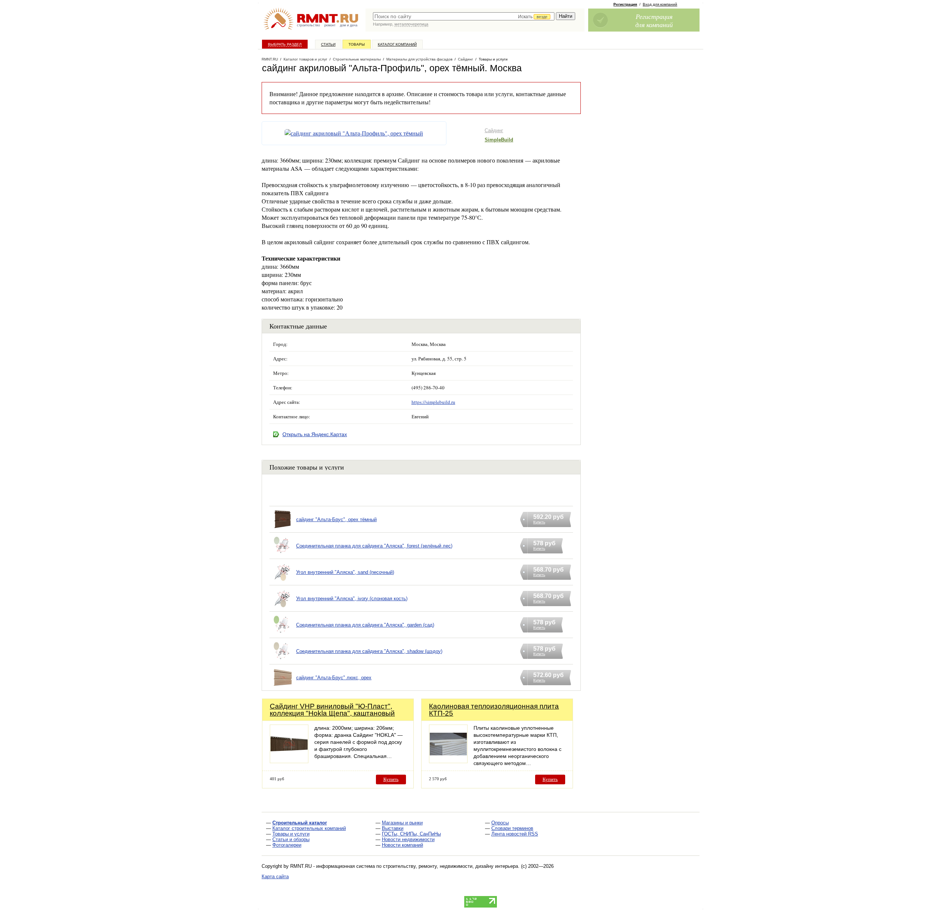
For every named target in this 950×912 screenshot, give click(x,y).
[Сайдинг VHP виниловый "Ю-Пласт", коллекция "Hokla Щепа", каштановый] (289, 761)
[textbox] (463, 16)
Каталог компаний (397, 44)
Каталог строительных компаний (309, 828)
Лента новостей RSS (514, 834)
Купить (391, 779)
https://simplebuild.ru (433, 402)
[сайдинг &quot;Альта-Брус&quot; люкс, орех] (282, 687)
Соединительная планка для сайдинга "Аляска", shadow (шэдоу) (369, 651)
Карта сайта (275, 876)
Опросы (500, 823)
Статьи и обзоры (290, 839)
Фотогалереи (286, 845)
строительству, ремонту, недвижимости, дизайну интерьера (450, 866)
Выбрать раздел (285, 44)
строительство (308, 25)
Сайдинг (494, 130)
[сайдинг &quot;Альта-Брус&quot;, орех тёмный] (282, 529)
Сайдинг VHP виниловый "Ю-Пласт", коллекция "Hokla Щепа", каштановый (332, 709)
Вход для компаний (660, 4)
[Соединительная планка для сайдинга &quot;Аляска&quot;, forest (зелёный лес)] (282, 555)
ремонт (329, 25)
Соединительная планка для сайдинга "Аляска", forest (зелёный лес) (374, 546)
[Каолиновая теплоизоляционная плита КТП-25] (448, 761)
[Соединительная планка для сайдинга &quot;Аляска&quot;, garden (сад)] (282, 634)
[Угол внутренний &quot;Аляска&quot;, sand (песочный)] (282, 581)
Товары (356, 44)
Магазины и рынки (402, 823)
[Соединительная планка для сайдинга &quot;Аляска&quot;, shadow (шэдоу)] (282, 660)
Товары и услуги (290, 834)
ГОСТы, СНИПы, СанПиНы (411, 834)
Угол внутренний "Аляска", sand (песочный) (345, 572)
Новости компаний (402, 845)
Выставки (392, 828)
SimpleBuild (499, 140)
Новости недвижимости (408, 839)
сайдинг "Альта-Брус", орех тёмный (336, 519)
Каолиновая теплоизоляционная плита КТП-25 (494, 709)
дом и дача (348, 25)
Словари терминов (512, 828)
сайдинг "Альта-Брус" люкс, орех (333, 677)
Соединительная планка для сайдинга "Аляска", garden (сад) (365, 625)
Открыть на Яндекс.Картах (314, 434)
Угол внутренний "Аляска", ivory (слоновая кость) (351, 598)
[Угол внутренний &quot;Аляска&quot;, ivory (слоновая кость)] (282, 608)
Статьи (328, 44)
